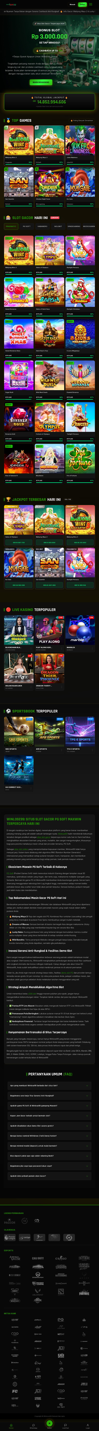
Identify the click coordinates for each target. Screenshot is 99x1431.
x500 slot (32, 994)
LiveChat (65, 1428)
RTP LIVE (61, 82)
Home (11, 1428)
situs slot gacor (43, 837)
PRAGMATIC (11, 226)
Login (88, 1428)
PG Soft (10, 873)
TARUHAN (19, 731)
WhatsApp (33, 1428)
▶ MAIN (19, 140)
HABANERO (42, 226)
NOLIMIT (58, 226)
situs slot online (21, 849)
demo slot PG (67, 973)
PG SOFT (27, 226)
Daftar (82, 4)
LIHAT (18, 520)
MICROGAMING (89, 226)
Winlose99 (62, 834)
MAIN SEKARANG (41, 82)
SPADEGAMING (74, 226)
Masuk (72, 4)
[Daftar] (49, 1423)
